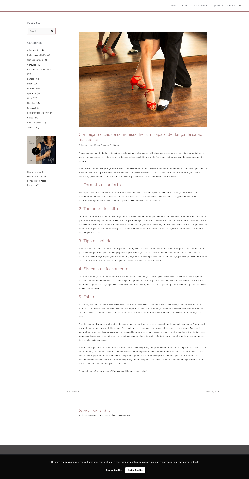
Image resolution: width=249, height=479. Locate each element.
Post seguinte (213, 391)
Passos (30, 108)
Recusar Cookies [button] (113, 470)
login (101, 415)
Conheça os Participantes (39, 69)
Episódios (31, 93)
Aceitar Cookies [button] (135, 470)
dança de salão (93, 363)
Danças (30, 78)
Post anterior (72, 391)
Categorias (199, 5)
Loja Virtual (217, 5)
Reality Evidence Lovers (38, 112)
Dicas (29, 83)
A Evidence (185, 5)
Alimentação (33, 50)
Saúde (30, 117)
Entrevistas (32, 88)
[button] (240, 5)
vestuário (181, 312)
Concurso (31, 64)
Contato (231, 5)
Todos (30, 127)
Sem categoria (34, 122)
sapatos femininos (105, 220)
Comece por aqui (35, 59)
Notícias (31, 103)
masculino (124, 152)
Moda (29, 98)
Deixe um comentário (89, 145)
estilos (123, 224)
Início (173, 5)
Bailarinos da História (37, 54)
